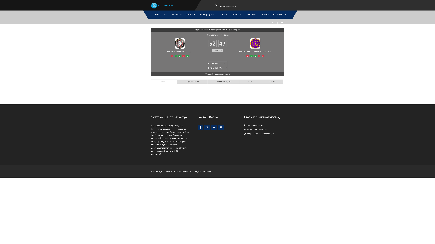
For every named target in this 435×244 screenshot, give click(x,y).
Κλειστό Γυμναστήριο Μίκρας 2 (218, 74)
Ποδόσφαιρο (206, 14)
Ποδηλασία (251, 14)
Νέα (165, 14)
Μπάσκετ (176, 14)
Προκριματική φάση (218, 29)
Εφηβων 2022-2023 (201, 29)
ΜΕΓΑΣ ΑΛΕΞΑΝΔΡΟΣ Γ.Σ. (180, 51)
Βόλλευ (189, 14)
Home (157, 14)
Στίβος (222, 14)
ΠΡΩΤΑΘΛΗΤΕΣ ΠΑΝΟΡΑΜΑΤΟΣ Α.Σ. (255, 51)
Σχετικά (265, 14)
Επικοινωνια (279, 14)
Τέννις (235, 14)
